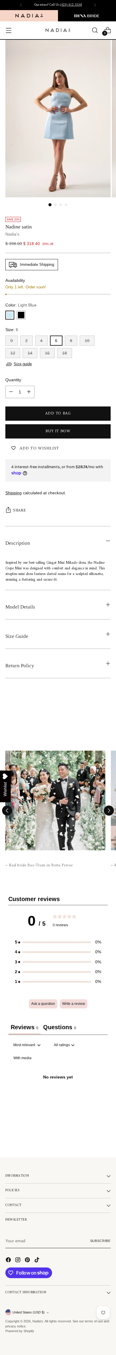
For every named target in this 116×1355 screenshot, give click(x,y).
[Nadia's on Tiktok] (37, 1261)
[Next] (94, 5)
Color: (21, 305)
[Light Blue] (9, 315)
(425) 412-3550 (71, 5)
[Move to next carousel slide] (109, 811)
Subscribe (100, 1241)
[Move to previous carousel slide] (7, 811)
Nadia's (12, 234)
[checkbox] (22, 1058)
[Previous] (21, 5)
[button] (58, 942)
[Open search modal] (95, 30)
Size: (11, 329)
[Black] (21, 315)
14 (30, 353)
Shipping (13, 492)
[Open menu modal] (8, 30)
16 (47, 353)
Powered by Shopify (19, 1331)
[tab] (60, 1028)
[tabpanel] (58, 1091)
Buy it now (58, 431)
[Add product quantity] (28, 392)
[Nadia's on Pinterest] (28, 1261)
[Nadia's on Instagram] (18, 1261)
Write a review (73, 1004)
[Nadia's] (58, 30)
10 (87, 340)
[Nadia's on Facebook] (8, 1261)
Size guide (23, 364)
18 (64, 353)
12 (12, 353)
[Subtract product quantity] (11, 392)
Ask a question (43, 1004)
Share (19, 510)
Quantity (13, 379)
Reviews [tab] (24, 1027)
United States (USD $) (28, 1312)
